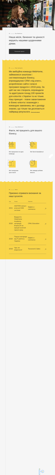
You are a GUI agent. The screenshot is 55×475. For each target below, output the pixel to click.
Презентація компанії (35, 112)
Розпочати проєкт (20, 51)
